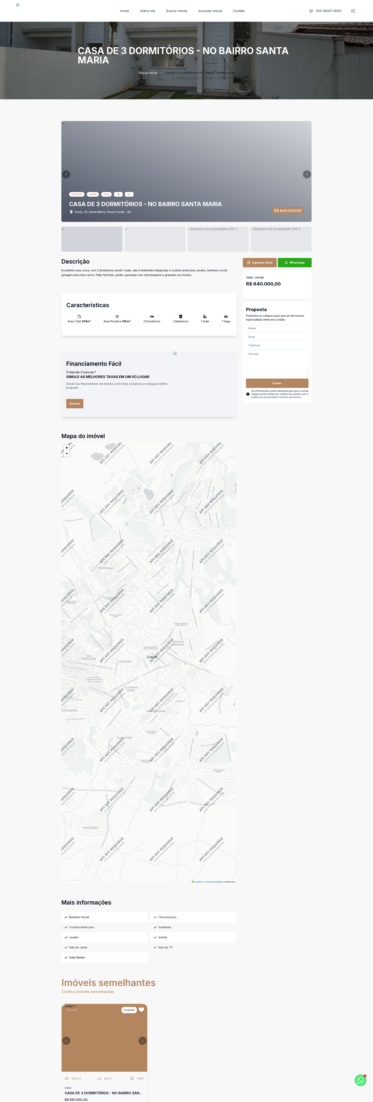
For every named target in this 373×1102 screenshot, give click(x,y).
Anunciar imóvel (210, 11)
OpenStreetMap (214, 881)
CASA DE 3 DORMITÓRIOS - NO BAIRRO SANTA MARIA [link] (199, 72)
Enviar (277, 383)
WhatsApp (297, 262)
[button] (66, 174)
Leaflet (198, 881)
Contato (239, 11)
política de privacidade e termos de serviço (276, 397)
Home (124, 11)
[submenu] (353, 11)
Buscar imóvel (176, 11)
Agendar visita (262, 262)
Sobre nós (147, 11)
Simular (74, 403)
